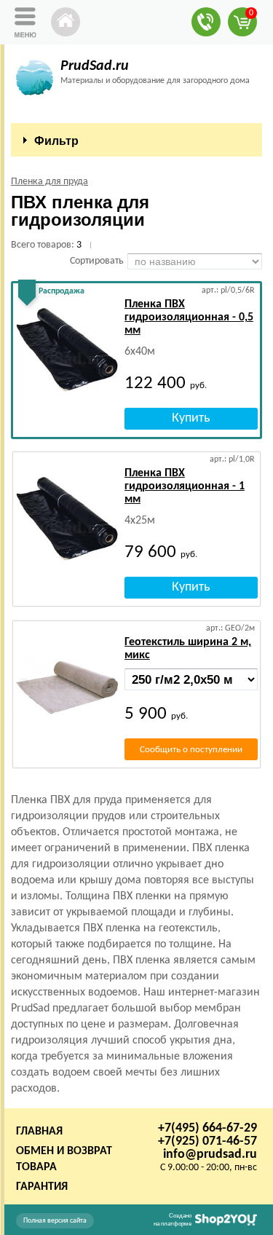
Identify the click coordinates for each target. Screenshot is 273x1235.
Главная (39, 1131)
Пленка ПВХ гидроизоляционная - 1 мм (184, 486)
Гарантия (42, 1187)
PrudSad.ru (94, 66)
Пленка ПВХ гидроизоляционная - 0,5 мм (188, 317)
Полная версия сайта (55, 1221)
